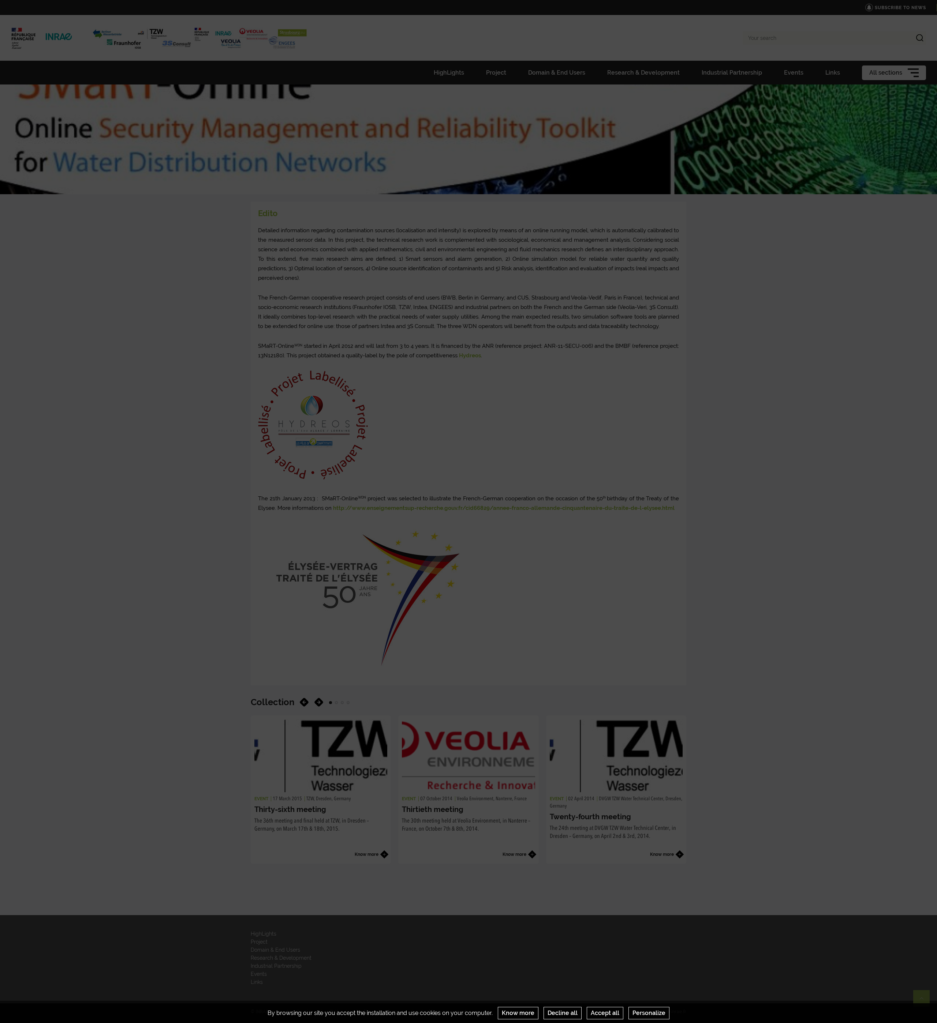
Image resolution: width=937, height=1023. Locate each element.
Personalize (648, 1012)
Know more (518, 1012)
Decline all (563, 1012)
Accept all (605, 1012)
